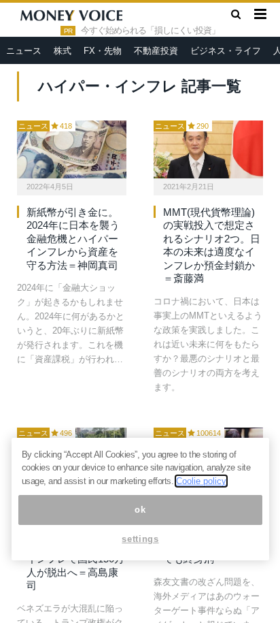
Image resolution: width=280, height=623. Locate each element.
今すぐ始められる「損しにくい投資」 (150, 30)
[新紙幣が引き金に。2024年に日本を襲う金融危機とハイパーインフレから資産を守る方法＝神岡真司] (71, 149)
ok (140, 510)
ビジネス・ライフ (225, 51)
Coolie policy (201, 481)
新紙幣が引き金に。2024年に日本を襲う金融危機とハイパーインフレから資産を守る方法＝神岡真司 (73, 238)
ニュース (23, 51)
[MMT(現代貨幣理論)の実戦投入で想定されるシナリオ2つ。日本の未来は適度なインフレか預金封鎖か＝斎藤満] (208, 149)
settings (140, 539)
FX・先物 (103, 51)
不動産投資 (156, 51)
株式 (62, 51)
